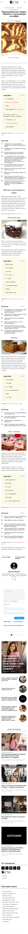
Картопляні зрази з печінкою (20, 558)
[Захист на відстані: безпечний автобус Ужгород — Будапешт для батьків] (23, 679)
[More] (25, 60)
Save (22, 60)
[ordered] (13, 601)
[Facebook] (12, 579)
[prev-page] (21, 644)
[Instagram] (15, 579)
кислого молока (19, 109)
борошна (14, 119)
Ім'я (5, 606)
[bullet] (15, 601)
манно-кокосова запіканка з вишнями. (17, 507)
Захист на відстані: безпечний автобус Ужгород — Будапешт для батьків (9, 679)
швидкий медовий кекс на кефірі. (15, 403)
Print (23, 95)
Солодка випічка (14, 9)
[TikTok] (14, 868)
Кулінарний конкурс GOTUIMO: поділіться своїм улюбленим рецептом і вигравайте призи (9, 699)
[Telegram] (10, 868)
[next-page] (24, 644)
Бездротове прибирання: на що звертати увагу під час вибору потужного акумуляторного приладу (8, 718)
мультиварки (18, 80)
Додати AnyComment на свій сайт (18, 634)
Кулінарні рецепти (10, 7)
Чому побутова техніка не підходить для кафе (8, 689)
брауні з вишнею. (18, 213)
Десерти (19, 7)
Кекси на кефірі (6, 557)
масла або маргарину (13, 102)
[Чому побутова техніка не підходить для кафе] (23, 689)
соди (11, 114)
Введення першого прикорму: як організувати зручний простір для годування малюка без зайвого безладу (9, 708)
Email (5, 611)
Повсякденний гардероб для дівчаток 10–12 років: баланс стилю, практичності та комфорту (13, 662)
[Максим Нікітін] (14, 565)
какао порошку (14, 123)
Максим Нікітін (11, 21)
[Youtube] (18, 868)
